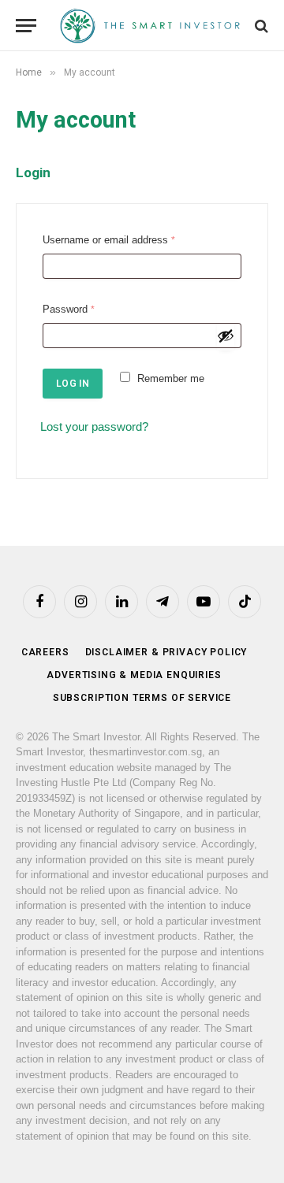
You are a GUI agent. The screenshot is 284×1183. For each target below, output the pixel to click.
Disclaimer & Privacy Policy (166, 652)
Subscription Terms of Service (142, 697)
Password (72, 311)
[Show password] (225, 335)
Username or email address (112, 241)
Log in (72, 383)
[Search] (260, 25)
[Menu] (26, 25)
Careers (45, 652)
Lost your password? (94, 426)
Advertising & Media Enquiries (134, 675)
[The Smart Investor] (150, 25)
